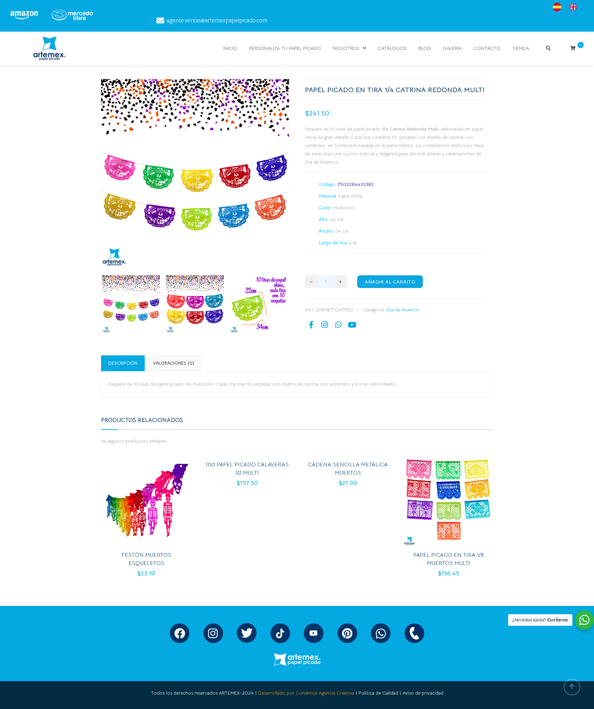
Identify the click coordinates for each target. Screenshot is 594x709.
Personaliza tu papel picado (285, 48)
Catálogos (392, 48)
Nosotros (346, 48)
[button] (158, 502)
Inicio (230, 48)
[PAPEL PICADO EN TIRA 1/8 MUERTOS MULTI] (437, 502)
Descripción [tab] (123, 363)
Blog (424, 48)
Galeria (452, 48)
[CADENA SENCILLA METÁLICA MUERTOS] (336, 478)
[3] (259, 304)
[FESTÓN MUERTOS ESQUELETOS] (134, 502)
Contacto (486, 48)
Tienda (520, 48)
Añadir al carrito (390, 282)
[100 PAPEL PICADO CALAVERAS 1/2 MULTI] (235, 478)
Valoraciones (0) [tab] (173, 363)
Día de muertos (402, 310)
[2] (195, 304)
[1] (131, 304)
